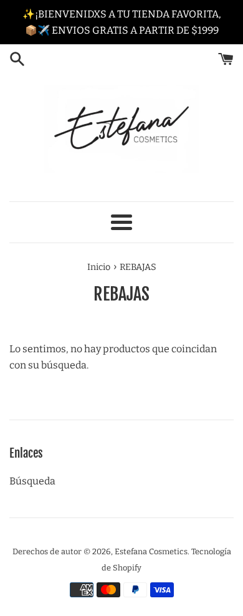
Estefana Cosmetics (151, 551)
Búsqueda (32, 481)
